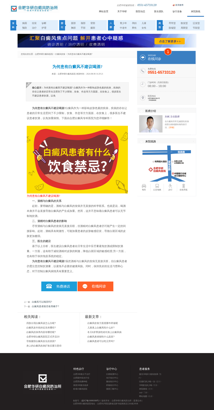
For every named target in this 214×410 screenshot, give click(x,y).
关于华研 (122, 11)
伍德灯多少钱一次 (150, 381)
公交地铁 (157, 190)
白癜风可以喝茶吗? (42, 301)
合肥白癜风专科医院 (82, 118)
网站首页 (103, 11)
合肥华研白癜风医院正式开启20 (43, 336)
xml (143, 392)
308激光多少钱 (148, 385)
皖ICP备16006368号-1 (91, 400)
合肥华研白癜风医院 (44, 54)
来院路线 (195, 11)
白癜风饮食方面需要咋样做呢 (102, 323)
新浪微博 (179, 5)
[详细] (171, 127)
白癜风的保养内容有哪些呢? (41, 332)
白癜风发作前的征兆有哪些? (41, 327)
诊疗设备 (177, 11)
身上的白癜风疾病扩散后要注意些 (44, 345)
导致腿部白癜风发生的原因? (41, 341)
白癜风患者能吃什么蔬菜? (101, 336)
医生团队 (159, 11)
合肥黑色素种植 (80, 381)
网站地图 (146, 396)
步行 (170, 190)
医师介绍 (150, 111)
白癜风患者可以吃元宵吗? (101, 341)
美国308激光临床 (80, 385)
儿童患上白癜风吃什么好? (101, 327)
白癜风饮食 (60, 54)
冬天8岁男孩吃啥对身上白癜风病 (104, 332)
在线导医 (184, 190)
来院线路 (150, 141)
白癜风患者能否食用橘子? (45, 306)
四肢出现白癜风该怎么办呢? (41, 323)
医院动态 (140, 11)
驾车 (144, 190)
